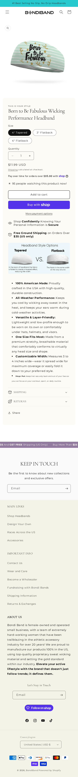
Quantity (13, 148)
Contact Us (14, 563)
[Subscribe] (67, 488)
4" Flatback (20, 140)
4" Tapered (19, 132)
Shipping (13, 169)
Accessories (15, 540)
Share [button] (16, 412)
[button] (7, 12)
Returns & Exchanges (21, 603)
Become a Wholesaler (22, 579)
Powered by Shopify (50, 770)
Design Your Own (19, 524)
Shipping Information (22, 595)
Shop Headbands (18, 516)
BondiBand (32, 770)
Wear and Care (17, 571)
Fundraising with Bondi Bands (28, 587)
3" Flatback (45, 132)
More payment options (39, 213)
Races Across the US (21, 532)
